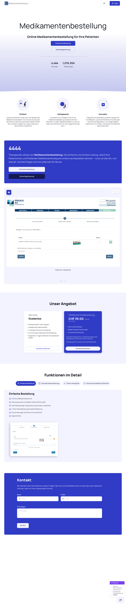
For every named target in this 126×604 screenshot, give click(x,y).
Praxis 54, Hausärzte (63, 270)
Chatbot (115, 594)
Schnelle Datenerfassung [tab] (50, 383)
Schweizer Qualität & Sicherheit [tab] (98, 383)
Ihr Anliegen (21, 507)
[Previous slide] (113, 191)
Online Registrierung (63, 50)
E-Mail (63, 495)
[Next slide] (118, 191)
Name (19, 495)
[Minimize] (122, 583)
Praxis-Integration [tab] (73, 383)
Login (116, 3)
